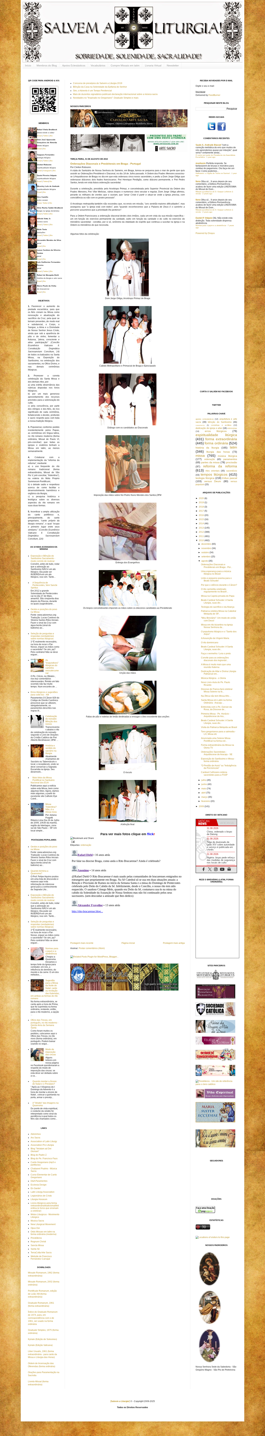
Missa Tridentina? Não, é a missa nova (51, 808)
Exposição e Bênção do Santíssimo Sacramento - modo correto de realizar (43, 558)
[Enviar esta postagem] (72, 841)
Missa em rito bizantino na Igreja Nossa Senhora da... (217, 626)
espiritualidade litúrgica (216, 435)
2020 (201, 498)
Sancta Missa (37, 1245)
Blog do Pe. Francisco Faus (44, 1158)
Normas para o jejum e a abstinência (51, 951)
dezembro (206, 544)
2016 (201, 515)
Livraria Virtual (153, 65)
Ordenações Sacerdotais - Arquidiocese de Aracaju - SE (216, 753)
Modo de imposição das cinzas (50, 1052)
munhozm (201, 163)
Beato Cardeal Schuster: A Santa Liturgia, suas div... (217, 601)
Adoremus (36, 1134)
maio (204, 788)
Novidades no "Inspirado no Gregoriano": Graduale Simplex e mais (105, 98)
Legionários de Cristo (41, 1195)
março (204, 797)
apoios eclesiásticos (205, 419)
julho (204, 780)
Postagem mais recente (81, 943)
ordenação (86, 845)
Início (28, 65)
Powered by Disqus (205, 233)
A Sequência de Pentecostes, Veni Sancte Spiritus (44, 585)
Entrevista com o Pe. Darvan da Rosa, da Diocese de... (216, 708)
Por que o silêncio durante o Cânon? (219, 585)
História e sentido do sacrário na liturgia (50, 749)
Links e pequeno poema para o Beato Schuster (216, 579)
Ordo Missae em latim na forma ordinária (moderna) (43, 1232)
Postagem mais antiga (174, 943)
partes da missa (210, 462)
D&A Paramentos (39, 1181)
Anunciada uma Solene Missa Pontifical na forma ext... (215, 739)
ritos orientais (213, 471)
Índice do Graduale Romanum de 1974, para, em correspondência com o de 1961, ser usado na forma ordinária (43, 1318)
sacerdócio (231, 471)
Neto (198, 181)
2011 (201, 536)
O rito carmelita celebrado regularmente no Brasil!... (214, 590)
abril (203, 792)
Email (39, 136)
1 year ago (210, 157)
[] (120, 1401)
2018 (201, 507)
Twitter (45, 136)
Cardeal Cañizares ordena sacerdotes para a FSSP (214, 773)
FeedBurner (214, 95)
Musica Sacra (37, 1220)
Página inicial (128, 943)
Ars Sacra (35, 1137)
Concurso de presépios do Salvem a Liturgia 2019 (97, 83)
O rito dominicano (209, 642)
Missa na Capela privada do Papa (217, 596)
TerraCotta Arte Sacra (41, 1252)
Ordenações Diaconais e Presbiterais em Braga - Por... (216, 565)
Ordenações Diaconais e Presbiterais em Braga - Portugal (105, 163)
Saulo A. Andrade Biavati (208, 145)
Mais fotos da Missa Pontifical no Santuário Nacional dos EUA (43, 780)
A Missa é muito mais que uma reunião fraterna (216, 665)
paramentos (230, 459)
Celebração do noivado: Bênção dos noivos (51, 720)
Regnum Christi (38, 1241)
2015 (201, 519)
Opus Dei (35, 1228)
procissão (231, 462)
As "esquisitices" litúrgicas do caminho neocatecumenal (52, 666)
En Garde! (36, 1188)
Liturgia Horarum (39, 1199)
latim (233, 447)
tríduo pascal (229, 478)
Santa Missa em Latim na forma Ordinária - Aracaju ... (216, 701)
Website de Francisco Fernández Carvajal (41, 1257)
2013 (201, 528)
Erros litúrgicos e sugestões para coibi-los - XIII (44, 693)
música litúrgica (227, 455)
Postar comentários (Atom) (92, 948)
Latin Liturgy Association (42, 1192)
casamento (200, 425)
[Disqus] (127, 894)
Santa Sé (35, 1249)
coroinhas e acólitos (221, 425)
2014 (201, 523)
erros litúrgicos (216, 431)
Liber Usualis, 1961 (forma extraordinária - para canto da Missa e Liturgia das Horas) (42, 1354)
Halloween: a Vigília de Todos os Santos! (213, 173)
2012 (201, 532)
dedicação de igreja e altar (209, 428)
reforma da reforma (220, 466)
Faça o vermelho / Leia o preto (216, 653)
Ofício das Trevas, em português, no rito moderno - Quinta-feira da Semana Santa (44, 1024)
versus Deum (212, 481)
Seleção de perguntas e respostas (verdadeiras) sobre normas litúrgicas (42, 636)
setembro (206, 556)
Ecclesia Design (39, 1185)
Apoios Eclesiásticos (73, 65)
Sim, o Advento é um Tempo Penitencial (92, 90)
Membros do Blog (47, 65)
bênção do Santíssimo (219, 422)
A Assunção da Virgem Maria (215, 638)
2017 (201, 511)
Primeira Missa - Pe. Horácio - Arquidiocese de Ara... (215, 715)
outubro (205, 552)
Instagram (47, 171)
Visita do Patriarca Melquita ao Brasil (219, 727)
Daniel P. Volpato (204, 218)
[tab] (206, 822)
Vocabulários (98, 65)
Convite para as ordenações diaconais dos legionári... (215, 658)
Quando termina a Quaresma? (39, 872)
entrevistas (232, 428)
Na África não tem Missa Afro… (216, 696)
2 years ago (207, 194)
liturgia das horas (218, 451)
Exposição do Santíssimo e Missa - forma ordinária (218, 760)
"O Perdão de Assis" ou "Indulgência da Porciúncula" (218, 766)
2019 (201, 502)
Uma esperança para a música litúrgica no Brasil (216, 572)
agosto (205, 561)
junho (204, 784)
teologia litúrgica (205, 478)
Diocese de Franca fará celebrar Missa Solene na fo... (217, 690)
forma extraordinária (221, 439)
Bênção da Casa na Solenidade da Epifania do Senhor (100, 87)
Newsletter (173, 65)
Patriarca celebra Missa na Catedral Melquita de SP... (218, 612)
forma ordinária (216, 443)
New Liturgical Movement (43, 1224)
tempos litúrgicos (214, 474)
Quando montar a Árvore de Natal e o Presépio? (44, 1082)
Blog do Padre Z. (39, 1155)
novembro (206, 548)
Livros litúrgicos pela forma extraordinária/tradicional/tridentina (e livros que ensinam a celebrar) (45, 1207)
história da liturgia (207, 447)
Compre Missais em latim (125, 65)
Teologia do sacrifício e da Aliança (217, 607)
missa (200, 456)
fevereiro (206, 801)
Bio (51, 136)
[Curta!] (221, 130)
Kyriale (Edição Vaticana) (40, 1345)
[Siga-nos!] (212, 130)
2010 (201, 540)
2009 (201, 806)
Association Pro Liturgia (42, 1145)
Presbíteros (36, 1238)
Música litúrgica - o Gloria (213, 678)
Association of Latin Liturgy (44, 1141)
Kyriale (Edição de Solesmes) (42, 1339)
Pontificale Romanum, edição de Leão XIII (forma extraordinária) (42, 1294)
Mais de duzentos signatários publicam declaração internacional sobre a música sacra (115, 94)
